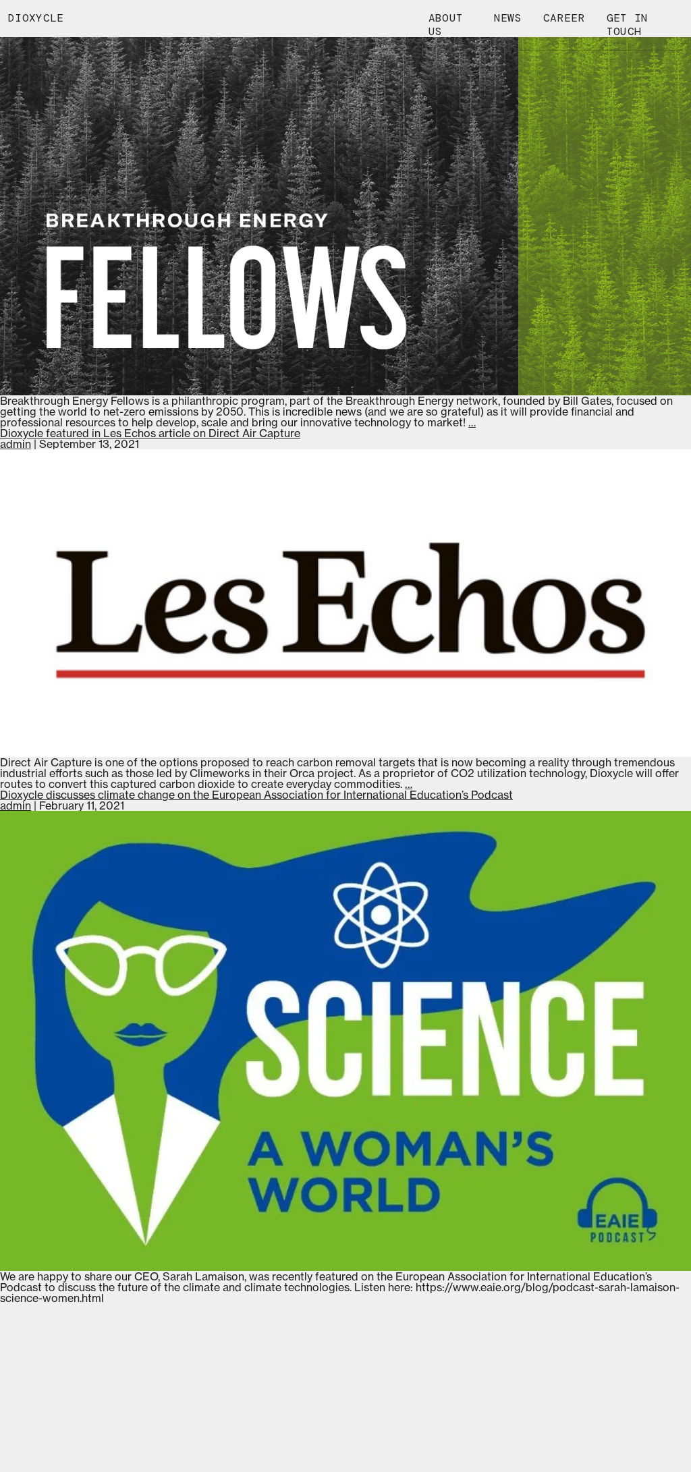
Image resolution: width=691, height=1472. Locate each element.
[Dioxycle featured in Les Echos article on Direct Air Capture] (345, 603)
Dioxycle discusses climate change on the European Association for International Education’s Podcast (256, 794)
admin (15, 444)
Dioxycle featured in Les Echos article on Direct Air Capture (150, 433)
